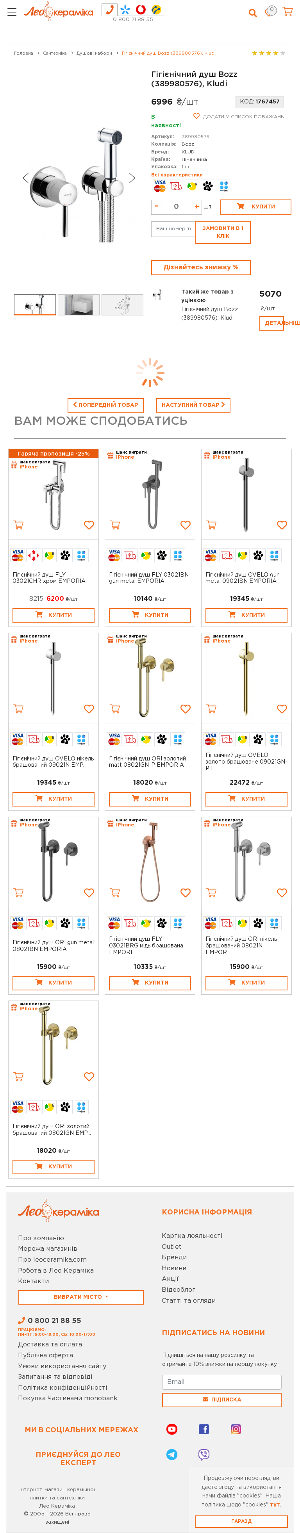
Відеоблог (178, 1290)
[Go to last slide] (25, 178)
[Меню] (12, 13)
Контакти (33, 1281)
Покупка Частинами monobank (68, 1398)
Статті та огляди (189, 1301)
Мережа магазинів (47, 1249)
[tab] (110, 9)
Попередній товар (107, 405)
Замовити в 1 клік (222, 232)
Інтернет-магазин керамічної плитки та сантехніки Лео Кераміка (57, 1498)
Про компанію (41, 1238)
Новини (174, 1268)
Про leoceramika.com (52, 1260)
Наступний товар (191, 405)
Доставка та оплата (50, 1345)
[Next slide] (132, 178)
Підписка (226, 1400)
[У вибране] (89, 525)
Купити (262, 207)
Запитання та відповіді (55, 1377)
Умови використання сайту (62, 1366)
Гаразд (241, 1521)
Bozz (188, 144)
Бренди (174, 1258)
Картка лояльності (192, 1236)
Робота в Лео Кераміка (56, 1271)
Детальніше (274, 323)
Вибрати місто (79, 1297)
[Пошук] (253, 13)
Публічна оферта (45, 1356)
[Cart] (18, 525)
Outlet (172, 1247)
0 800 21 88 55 (133, 20)
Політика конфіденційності (62, 1388)
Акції (170, 1279)
